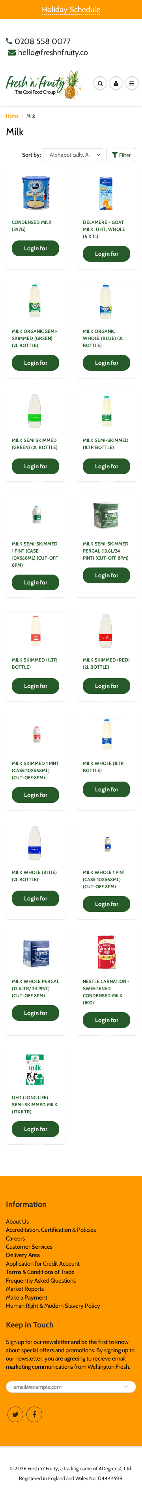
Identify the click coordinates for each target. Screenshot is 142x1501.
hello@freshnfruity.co (53, 52)
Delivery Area (23, 1255)
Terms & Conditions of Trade (40, 1271)
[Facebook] (34, 1414)
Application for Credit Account (43, 1263)
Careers (15, 1238)
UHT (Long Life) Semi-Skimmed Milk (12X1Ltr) (35, 1104)
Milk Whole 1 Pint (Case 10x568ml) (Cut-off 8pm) (104, 879)
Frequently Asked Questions (41, 1280)
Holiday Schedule (71, 9)
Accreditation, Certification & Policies (51, 1229)
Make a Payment (26, 1297)
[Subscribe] (126, 1386)
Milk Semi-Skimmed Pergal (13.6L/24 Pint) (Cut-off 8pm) (106, 551)
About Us (17, 1221)
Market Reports (25, 1288)
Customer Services (29, 1246)
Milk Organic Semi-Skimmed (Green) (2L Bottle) (35, 338)
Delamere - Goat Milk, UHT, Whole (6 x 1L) (104, 229)
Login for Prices (35, 250)
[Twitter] (15, 1414)
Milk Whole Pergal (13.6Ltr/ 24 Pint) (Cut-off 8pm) (35, 988)
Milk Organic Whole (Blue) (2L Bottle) (103, 338)
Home (12, 116)
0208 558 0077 (43, 41)
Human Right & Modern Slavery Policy (53, 1305)
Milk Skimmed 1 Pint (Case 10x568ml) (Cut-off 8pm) (35, 770)
